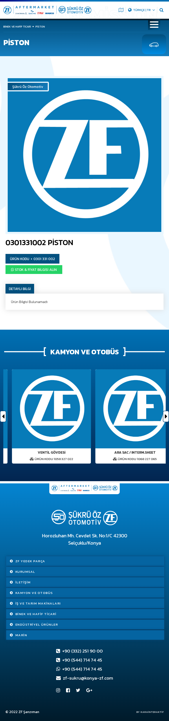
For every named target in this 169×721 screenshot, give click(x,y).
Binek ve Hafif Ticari (36, 613)
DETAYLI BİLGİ (20, 288)
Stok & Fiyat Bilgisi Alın (35, 269)
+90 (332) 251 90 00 (82, 650)
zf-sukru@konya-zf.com (87, 678)
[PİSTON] (84, 155)
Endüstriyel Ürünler (36, 624)
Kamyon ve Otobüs (34, 592)
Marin (21, 635)
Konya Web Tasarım (148, 712)
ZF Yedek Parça (30, 561)
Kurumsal (25, 571)
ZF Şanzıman (28, 711)
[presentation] (3, 416)
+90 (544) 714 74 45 (81, 659)
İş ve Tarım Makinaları (38, 603)
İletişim (23, 582)
